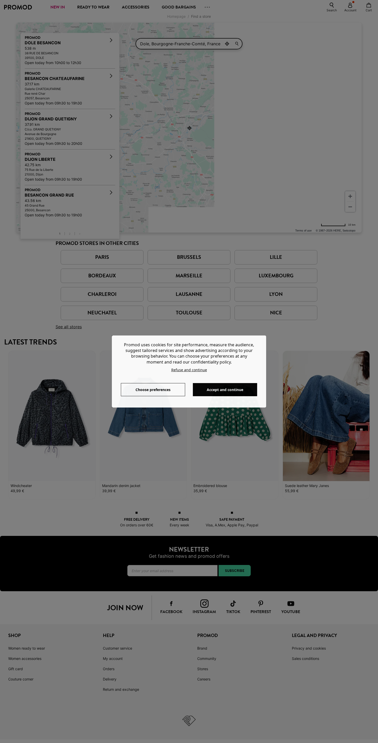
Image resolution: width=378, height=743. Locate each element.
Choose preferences (153, 389)
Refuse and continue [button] (189, 369)
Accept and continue (225, 389)
